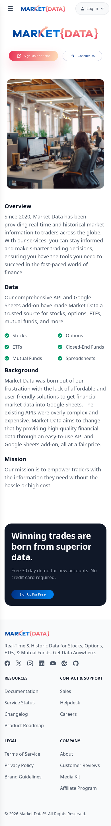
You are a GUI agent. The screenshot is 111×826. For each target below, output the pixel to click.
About (66, 754)
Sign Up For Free (32, 594)
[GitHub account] (76, 663)
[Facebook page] (7, 663)
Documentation (21, 691)
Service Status (20, 703)
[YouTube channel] (53, 663)
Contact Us (85, 56)
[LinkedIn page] (41, 663)
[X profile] (19, 663)
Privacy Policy (19, 765)
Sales (65, 691)
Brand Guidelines (23, 777)
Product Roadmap (24, 725)
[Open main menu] (10, 8)
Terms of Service (22, 754)
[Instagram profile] (30, 663)
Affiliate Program (78, 788)
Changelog (16, 714)
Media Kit (70, 777)
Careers (68, 714)
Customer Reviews (80, 765)
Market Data (31, 813)
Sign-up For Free (37, 56)
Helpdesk (70, 703)
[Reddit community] (64, 663)
